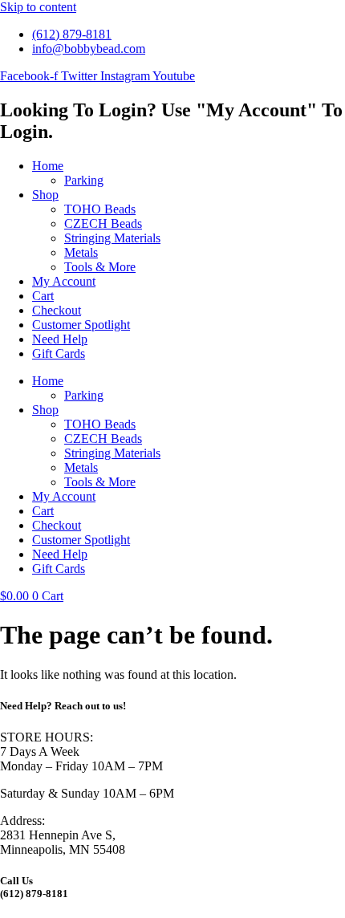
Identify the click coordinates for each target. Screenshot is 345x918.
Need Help (59, 339)
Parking (84, 180)
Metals (81, 252)
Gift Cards (58, 353)
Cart (43, 296)
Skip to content (38, 7)
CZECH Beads (103, 223)
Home (47, 166)
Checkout (56, 310)
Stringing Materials (112, 238)
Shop (45, 194)
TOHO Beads (100, 209)
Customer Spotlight (81, 324)
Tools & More (100, 267)
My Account (63, 281)
